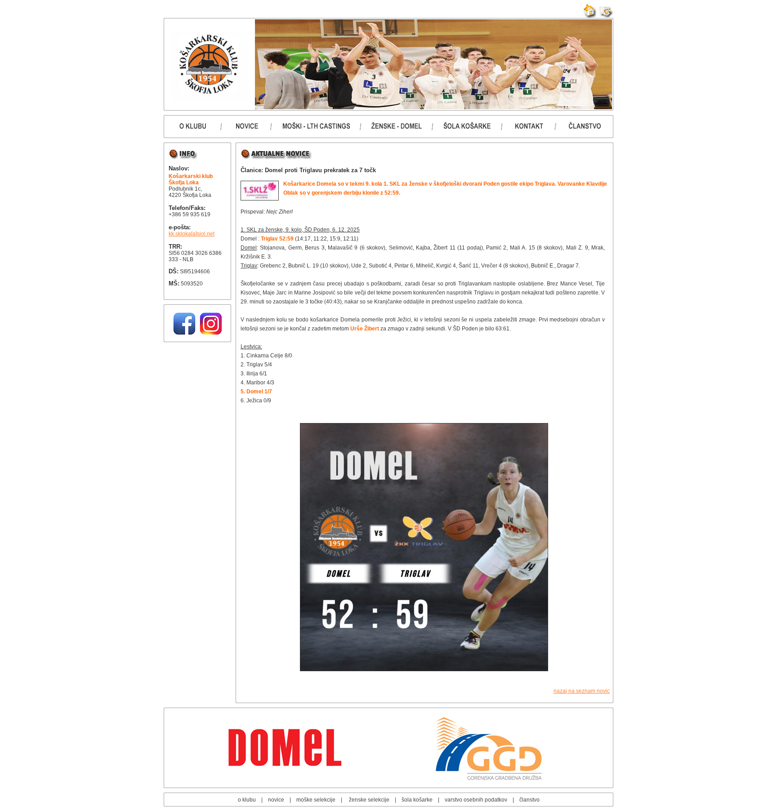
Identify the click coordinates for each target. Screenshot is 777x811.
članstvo (529, 800)
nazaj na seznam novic (582, 691)
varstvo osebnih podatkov (476, 800)
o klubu (247, 800)
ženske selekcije (369, 800)
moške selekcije (316, 800)
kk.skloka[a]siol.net (191, 234)
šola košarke (417, 800)
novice (276, 800)
